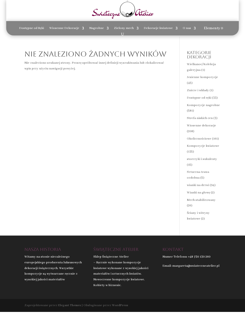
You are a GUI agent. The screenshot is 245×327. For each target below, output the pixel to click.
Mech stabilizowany (201, 200)
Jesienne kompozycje (202, 77)
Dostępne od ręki (199, 98)
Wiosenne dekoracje (201, 126)
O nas (187, 28)
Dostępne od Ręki (31, 28)
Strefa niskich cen (200, 118)
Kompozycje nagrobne (203, 105)
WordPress (120, 305)
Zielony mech (124, 28)
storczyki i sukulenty (202, 159)
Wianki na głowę (198, 193)
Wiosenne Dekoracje (64, 28)
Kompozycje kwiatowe (203, 146)
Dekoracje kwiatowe (158, 28)
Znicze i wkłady (198, 90)
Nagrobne (96, 28)
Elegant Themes (69, 305)
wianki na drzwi (198, 185)
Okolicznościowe (199, 139)
